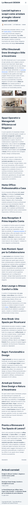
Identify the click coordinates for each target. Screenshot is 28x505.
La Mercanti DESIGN (11, 2)
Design (24, 24)
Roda (6, 307)
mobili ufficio (7, 31)
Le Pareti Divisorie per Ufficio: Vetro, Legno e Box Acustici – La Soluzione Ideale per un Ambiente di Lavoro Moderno (14, 491)
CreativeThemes (13, 503)
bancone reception (19, 231)
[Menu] (25, 2)
